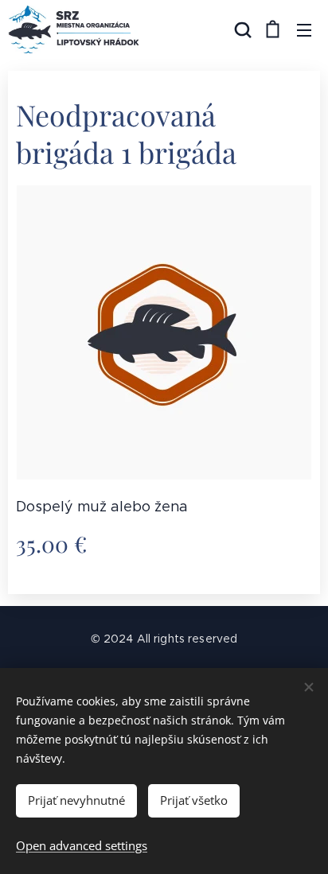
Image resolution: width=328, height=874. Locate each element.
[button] (241, 29)
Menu (304, 29)
